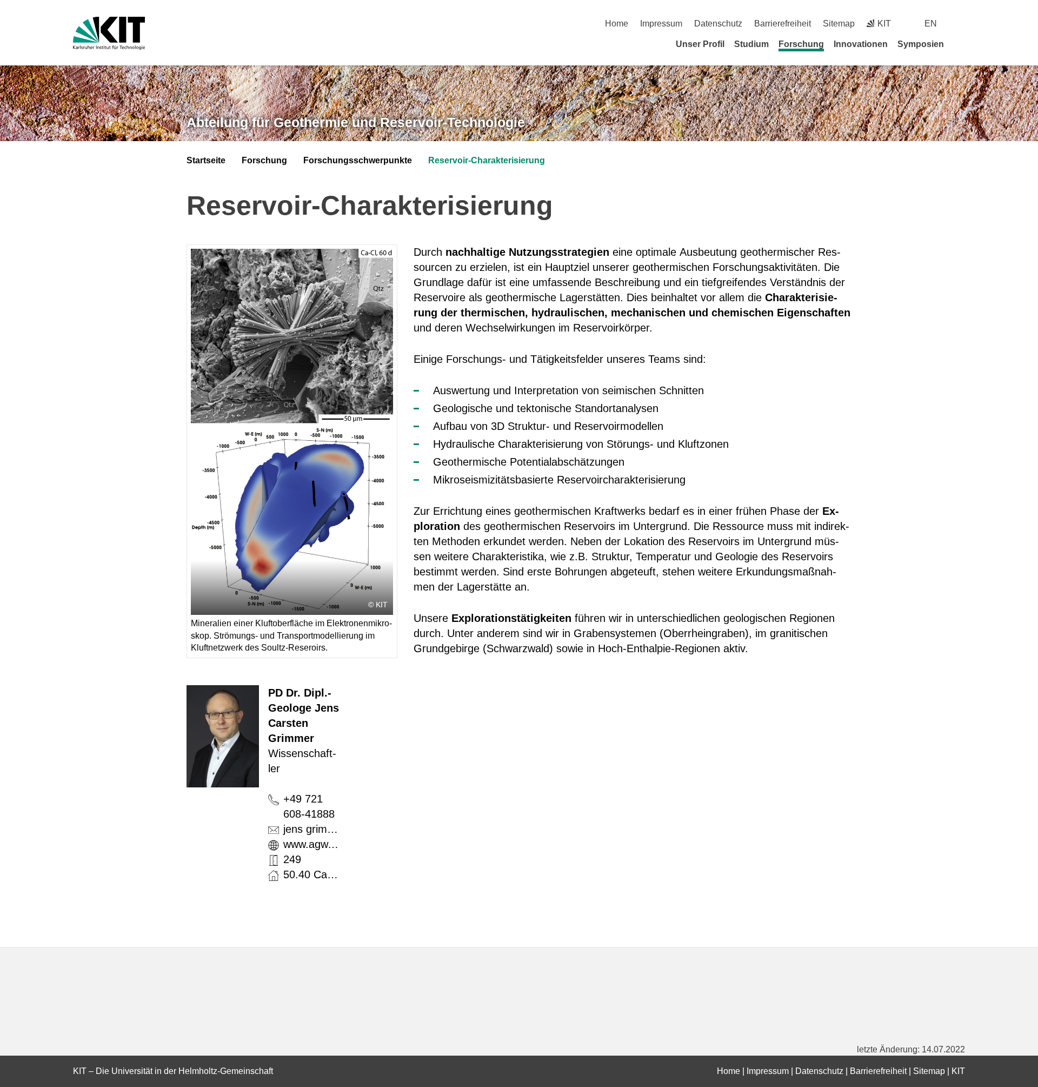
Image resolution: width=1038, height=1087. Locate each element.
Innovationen (861, 44)
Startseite (206, 160)
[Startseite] (961, 43)
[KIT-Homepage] (109, 33)
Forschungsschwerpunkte (357, 160)
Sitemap (839, 23)
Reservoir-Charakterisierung (486, 160)
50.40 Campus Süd (329, 874)
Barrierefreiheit (782, 23)
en (930, 23)
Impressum (661, 23)
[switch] (961, 23)
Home (616, 23)
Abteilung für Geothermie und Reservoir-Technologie (356, 122)
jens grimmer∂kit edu (333, 829)
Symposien (920, 44)
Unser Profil (700, 44)
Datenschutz (718, 23)
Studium (751, 44)
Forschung (801, 44)
